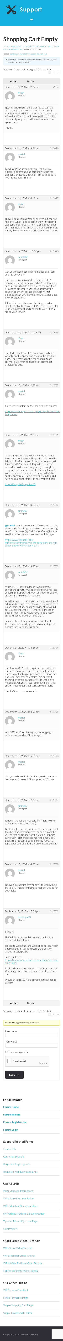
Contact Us (9, 1148)
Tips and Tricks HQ (29, 1334)
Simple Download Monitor (17, 1312)
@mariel (10, 525)
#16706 (54, 755)
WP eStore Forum (47, 46)
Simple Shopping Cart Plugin (18, 1305)
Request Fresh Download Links (20, 1171)
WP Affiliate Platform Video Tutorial (22, 1263)
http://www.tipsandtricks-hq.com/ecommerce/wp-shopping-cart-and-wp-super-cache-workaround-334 (31, 542)
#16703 (54, 566)
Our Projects (10, 1228)
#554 (55, 87)
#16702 (54, 504)
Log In (14, 1074)
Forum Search (11, 1114)
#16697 (54, 198)
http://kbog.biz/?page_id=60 (20, 484)
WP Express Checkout (15, 1290)
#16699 (54, 332)
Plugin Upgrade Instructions (18, 1190)
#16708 (54, 864)
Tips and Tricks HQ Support (31, 9)
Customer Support (13, 1156)
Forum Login (10, 1129)
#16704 (54, 647)
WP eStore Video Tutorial (17, 1247)
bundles (13, 54)
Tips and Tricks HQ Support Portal (17, 46)
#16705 (54, 711)
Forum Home (11, 1106)
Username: (11, 1031)
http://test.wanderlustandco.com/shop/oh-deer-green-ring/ (31, 961)
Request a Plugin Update (16, 1164)
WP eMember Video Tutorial (19, 1255)
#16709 (54, 911)
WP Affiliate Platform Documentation (23, 1213)
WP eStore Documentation (18, 1198)
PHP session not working (36, 54)
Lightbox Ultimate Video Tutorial (20, 1270)
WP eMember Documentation (20, 1205)
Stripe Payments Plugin (15, 1297)
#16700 (54, 385)
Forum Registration (14, 1122)
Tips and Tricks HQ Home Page (20, 1221)
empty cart (21, 54)
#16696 (54, 148)
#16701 (54, 434)
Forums (35, 46)
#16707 (54, 800)
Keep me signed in (18, 1051)
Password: (11, 1041)
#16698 (54, 251)
